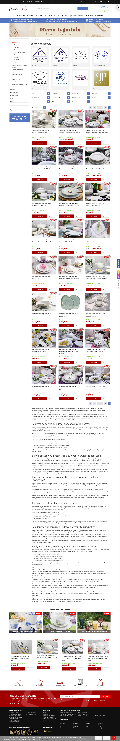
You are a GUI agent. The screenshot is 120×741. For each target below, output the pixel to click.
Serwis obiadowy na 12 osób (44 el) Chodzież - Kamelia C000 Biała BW (95, 387)
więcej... (100, 728)
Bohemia (75, 726)
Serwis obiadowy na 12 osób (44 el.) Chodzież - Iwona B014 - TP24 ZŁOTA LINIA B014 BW (97, 132)
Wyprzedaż (100, 15)
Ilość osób (94, 93)
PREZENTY (100, 686)
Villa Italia (75, 89)
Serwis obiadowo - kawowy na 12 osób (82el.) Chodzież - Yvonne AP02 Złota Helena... (98, 658)
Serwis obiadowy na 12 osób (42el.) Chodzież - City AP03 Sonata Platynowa (96, 277)
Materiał (54, 102)
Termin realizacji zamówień (16, 714)
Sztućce (31, 15)
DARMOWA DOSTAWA (60, 686)
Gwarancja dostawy (14, 712)
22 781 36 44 (38, 2)
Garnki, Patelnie (42, 15)
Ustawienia (98, 738)
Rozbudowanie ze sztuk (78, 102)
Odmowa (106, 738)
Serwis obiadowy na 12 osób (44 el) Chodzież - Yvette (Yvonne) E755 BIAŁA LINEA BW (69, 351)
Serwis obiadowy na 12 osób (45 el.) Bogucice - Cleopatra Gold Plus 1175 (41, 241)
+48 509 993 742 (30, 2)
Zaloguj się (102, 2)
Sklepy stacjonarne (89, 2)
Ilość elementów (36, 97)
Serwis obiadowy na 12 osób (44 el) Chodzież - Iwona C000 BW (41, 350)
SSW (87, 728)
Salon (82, 15)
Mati (99, 725)
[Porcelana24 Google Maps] (118, 284)
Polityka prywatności (48, 717)
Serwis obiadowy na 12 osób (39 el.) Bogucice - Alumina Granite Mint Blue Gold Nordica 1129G (70, 314)
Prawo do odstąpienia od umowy (49, 719)
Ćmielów (34, 65)
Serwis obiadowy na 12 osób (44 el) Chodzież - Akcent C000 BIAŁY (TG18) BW (69, 131)
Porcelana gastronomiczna (19, 77)
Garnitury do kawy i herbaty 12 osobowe (20, 66)
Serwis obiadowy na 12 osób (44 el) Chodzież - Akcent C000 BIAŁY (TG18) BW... (71, 658)
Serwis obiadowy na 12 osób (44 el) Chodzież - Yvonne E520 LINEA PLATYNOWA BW (70, 387)
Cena (33, 93)
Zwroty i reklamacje (31, 712)
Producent (54, 93)
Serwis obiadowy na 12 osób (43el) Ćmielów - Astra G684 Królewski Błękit (69, 204)
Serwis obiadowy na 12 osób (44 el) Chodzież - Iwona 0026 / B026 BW (95, 350)
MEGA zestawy (16, 79)
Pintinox (88, 723)
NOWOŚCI (39, 686)
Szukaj (82, 9)
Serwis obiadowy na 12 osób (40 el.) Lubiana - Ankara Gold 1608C (41, 131)
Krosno (100, 722)
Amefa (87, 726)
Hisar (87, 722)
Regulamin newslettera (49, 715)
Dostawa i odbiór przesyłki (16, 715)
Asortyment (75, 93)
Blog (82, 2)
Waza (33, 89)
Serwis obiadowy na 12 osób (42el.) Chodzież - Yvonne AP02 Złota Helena (69, 277)
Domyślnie (35, 107)
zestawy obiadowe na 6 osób (39, 473)
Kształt (94, 97)
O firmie (97, 2)
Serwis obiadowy (16, 42)
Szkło (65, 15)
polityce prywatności (45, 739)
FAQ (44, 721)
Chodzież (54, 65)
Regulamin (45, 714)
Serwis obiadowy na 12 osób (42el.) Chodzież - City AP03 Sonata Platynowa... (47, 656)
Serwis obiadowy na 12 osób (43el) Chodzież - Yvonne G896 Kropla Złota (96, 168)
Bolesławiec (76, 722)
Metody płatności (13, 718)
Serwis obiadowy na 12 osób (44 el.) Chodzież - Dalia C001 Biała (95, 204)
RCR (74, 728)
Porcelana (22, 15)
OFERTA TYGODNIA (80, 686)
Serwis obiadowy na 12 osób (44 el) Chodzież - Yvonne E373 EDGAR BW (41, 168)
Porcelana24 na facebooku (118, 263)
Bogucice (75, 65)
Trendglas (100, 723)
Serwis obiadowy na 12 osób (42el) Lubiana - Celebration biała (97, 241)
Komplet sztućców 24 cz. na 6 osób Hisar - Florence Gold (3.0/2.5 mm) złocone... (20, 658)
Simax (99, 726)
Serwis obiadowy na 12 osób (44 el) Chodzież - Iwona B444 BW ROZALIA (41, 387)
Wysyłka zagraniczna (14, 720)
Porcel (95, 89)
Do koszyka (40, 143)
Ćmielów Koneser (17, 82)
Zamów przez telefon (19, 117)
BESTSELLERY (19, 686)
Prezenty (90, 15)
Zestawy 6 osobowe (17, 69)
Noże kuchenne (55, 15)
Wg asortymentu (16, 72)
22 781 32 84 (85, 715)
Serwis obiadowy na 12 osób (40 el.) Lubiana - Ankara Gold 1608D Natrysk (41, 314)
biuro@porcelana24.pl (48, 2)
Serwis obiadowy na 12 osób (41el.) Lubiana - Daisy (41, 277)
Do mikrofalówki (56, 97)
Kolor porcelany (76, 97)
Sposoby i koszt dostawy (15, 717)
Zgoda (113, 738)
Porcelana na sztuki (17, 74)
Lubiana (54, 89)
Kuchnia (73, 15)
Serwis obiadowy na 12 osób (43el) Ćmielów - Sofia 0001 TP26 (41, 204)
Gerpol (87, 725)
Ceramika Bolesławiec (99, 65)
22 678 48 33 (102, 715)
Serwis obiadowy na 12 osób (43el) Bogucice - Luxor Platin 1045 (68, 168)
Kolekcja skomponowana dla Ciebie (19, 85)
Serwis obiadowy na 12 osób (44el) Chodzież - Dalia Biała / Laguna (68, 241)
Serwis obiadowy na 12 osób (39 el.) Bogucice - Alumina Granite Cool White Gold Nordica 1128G (96, 314)
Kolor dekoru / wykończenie (39, 102)
